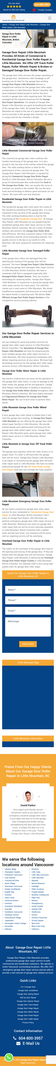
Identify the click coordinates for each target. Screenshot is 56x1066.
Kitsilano (35, 869)
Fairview (8, 895)
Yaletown (35, 929)
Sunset (34, 915)
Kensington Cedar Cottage (15, 923)
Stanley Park (37, 909)
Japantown (9, 920)
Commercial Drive (12, 880)
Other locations (38, 889)
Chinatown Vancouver (14, 875)
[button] (19, 796)
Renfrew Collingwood (40, 895)
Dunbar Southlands (12, 889)
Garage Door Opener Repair (28, 1001)
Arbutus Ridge (10, 869)
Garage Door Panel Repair (28, 1015)
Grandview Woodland (13, 906)
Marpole (35, 880)
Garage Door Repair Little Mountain (23, 24)
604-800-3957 (42, 4)
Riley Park (36, 897)
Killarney (8, 929)
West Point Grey (38, 926)
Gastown (8, 903)
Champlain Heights (12, 872)
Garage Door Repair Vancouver (35, 1059)
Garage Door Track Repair (28, 1004)
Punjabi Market (38, 892)
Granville (8, 909)
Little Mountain (38, 877)
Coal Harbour (10, 877)
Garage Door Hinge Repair (28, 1008)
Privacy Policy (28, 1022)
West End (35, 923)
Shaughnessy (37, 903)
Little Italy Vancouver (40, 875)
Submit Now (28, 644)
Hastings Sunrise (12, 915)
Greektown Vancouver (14, 912)
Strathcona (36, 912)
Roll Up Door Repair (28, 997)
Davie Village (10, 883)
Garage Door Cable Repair (28, 1019)
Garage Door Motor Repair (28, 1012)
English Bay (9, 892)
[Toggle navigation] (50, 18)
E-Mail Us (31, 1043)
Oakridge (35, 886)
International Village (13, 917)
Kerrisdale (9, 926)
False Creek (9, 897)
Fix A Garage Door (28, 987)
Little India (36, 872)
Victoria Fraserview (39, 917)
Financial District (11, 900)
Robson (35, 900)
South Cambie (37, 906)
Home (4, 24)
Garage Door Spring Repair (28, 994)
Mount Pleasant (38, 883)
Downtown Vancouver (14, 886)
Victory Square (38, 920)
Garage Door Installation (28, 990)
